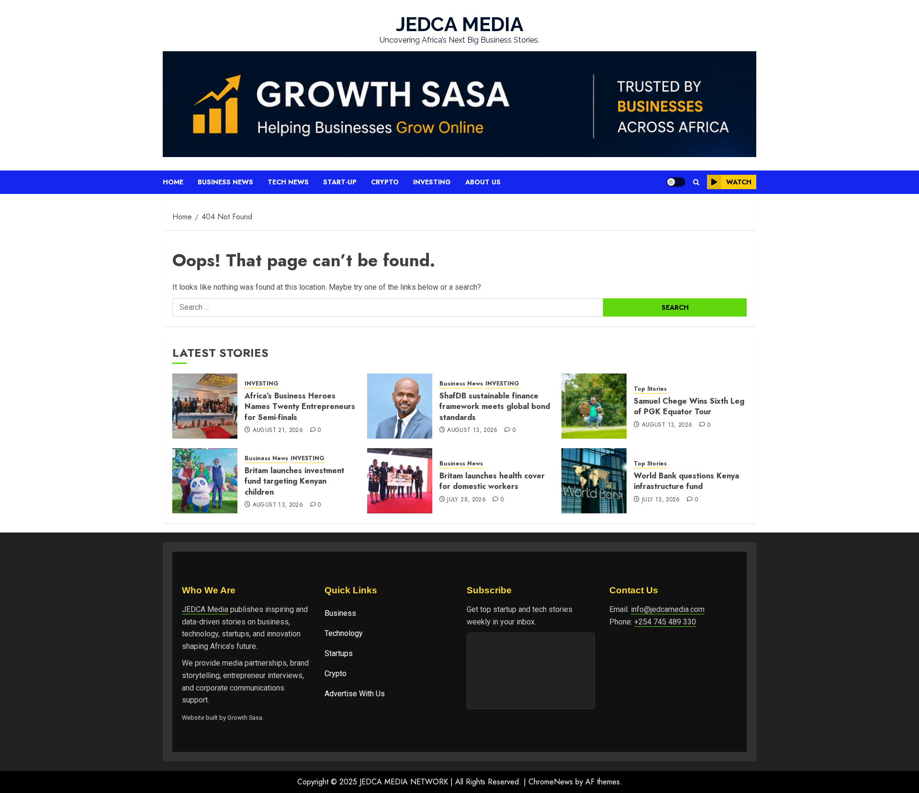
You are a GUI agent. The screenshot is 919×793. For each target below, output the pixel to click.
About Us (483, 182)
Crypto (385, 182)
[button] (696, 182)
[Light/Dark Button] (675, 182)
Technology (344, 633)
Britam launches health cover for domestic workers (492, 481)
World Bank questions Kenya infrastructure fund (686, 481)
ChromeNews (550, 781)
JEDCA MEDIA (460, 24)
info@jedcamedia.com (668, 609)
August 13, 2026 (472, 430)
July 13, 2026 (661, 500)
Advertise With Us (355, 693)
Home (173, 182)
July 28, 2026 (466, 500)
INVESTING (262, 384)
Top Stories (650, 389)
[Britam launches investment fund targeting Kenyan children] (204, 480)
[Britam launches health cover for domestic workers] (399, 480)
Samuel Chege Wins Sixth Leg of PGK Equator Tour (689, 406)
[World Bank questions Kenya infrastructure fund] (594, 480)
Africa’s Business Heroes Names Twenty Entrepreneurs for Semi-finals (300, 406)
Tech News (288, 182)
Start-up (340, 182)
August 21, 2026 (278, 430)
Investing (432, 182)
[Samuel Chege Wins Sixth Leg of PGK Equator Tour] (594, 406)
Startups (339, 653)
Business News (225, 182)
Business (340, 613)
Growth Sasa (244, 717)
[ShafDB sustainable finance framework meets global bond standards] (399, 406)
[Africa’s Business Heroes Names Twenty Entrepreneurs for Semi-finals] (204, 406)
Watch (738, 182)
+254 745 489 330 (665, 621)
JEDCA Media (205, 609)
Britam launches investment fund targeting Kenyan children (294, 481)
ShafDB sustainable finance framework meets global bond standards (494, 406)
